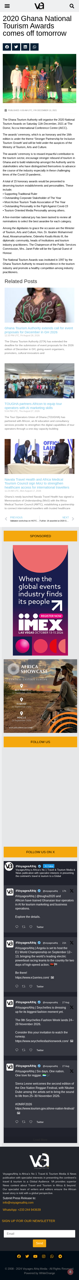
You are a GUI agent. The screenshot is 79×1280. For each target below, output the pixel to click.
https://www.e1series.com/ (32, 977)
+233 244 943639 (29, 1209)
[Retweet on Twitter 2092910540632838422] (24, 1122)
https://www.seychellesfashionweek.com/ (41, 1041)
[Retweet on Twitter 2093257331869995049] (24, 986)
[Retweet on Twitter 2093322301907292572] (24, 927)
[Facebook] (19, 1256)
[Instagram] (43, 1256)
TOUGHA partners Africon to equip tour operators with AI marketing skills (33, 406)
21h (64, 943)
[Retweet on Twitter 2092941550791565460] (24, 1050)
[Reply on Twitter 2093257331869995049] (17, 986)
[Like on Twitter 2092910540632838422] (32, 1122)
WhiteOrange (47, 1273)
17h (64, 891)
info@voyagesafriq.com (18, 1202)
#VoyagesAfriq (26, 890)
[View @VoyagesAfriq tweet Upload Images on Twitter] (52, 977)
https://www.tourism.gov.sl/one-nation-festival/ (44, 1108)
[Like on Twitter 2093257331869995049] (32, 986)
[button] (72, 6)
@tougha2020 (46, 896)
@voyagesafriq (50, 891)
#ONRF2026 (23, 1104)
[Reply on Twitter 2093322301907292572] (17, 927)
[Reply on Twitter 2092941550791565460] (17, 1050)
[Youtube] (35, 1256)
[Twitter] (27, 1256)
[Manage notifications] (70, 1272)
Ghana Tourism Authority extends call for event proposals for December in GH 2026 (39, 330)
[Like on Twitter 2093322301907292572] (32, 927)
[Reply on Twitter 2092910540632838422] (17, 1122)
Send (39, 1243)
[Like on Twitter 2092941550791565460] (32, 1050)
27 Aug (65, 1002)
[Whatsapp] (52, 1256)
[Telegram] (60, 1256)
